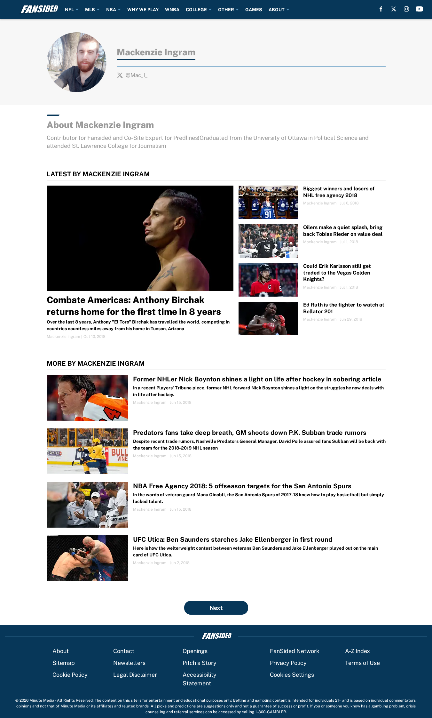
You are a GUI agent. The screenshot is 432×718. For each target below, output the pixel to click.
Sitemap (63, 662)
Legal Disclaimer (135, 674)
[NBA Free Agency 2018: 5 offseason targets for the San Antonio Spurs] (216, 505)
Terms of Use (362, 662)
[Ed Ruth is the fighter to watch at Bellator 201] (312, 318)
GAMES (253, 9)
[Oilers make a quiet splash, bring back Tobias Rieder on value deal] (312, 241)
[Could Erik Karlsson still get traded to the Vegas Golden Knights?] (312, 280)
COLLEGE (196, 9)
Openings (195, 651)
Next (216, 607)
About (60, 651)
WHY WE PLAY (143, 9)
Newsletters (129, 662)
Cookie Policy (70, 674)
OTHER (226, 9)
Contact (123, 651)
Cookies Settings (292, 674)
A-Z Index (357, 651)
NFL (69, 9)
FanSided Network (294, 651)
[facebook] (381, 9)
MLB (90, 9)
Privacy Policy (288, 662)
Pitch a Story (199, 662)
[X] (393, 9)
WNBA (172, 9)
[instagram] (406, 9)
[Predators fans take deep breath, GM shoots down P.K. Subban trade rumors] (216, 451)
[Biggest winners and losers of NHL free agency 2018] (312, 202)
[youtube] (419, 9)
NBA (111, 9)
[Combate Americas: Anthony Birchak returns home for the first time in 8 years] (140, 262)
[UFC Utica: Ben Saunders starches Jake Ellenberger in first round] (216, 558)
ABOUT (277, 9)
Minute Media (41, 700)
